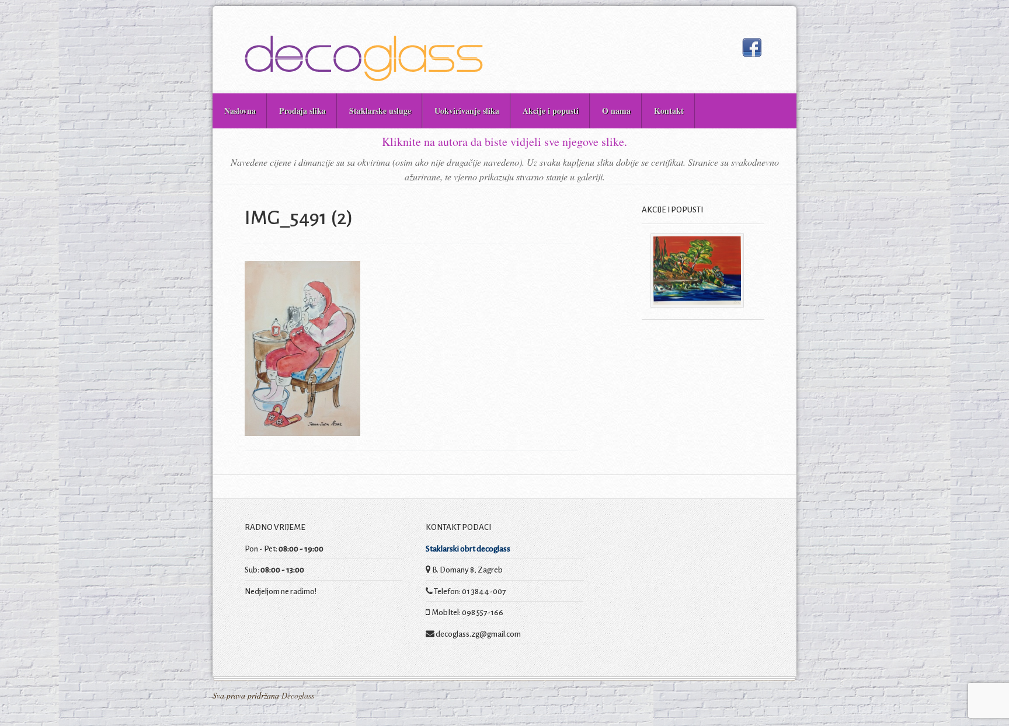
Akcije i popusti (551, 110)
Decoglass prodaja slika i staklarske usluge (364, 58)
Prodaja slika (302, 110)
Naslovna (240, 110)
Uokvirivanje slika (466, 110)
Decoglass (296, 695)
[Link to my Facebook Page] (751, 47)
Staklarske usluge (380, 110)
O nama (616, 110)
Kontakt (669, 110)
